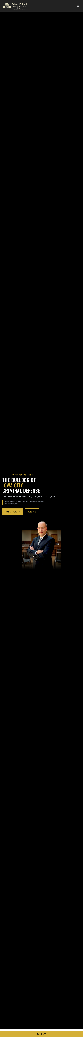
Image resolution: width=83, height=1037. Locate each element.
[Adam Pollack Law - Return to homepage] (15, 6)
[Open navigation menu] (78, 5)
